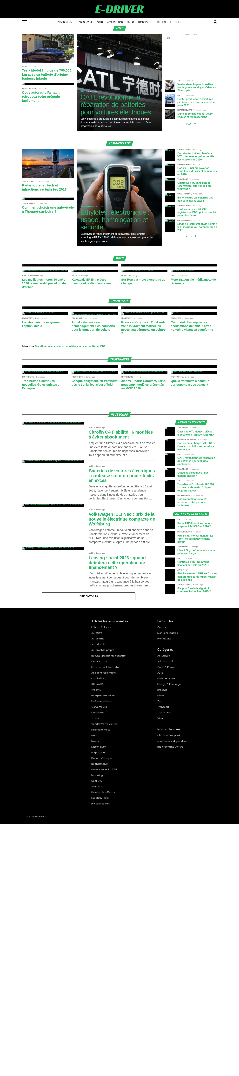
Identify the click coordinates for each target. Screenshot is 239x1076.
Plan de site (164, 638)
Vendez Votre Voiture (104, 724)
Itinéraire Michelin (101, 701)
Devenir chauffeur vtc (104, 792)
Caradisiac (97, 712)
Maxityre (96, 741)
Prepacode (98, 752)
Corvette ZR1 (99, 707)
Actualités (163, 655)
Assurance (86, 22)
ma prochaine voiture (170, 746)
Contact (162, 627)
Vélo (178, 22)
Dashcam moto (100, 729)
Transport (145, 22)
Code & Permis (166, 667)
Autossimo (97, 638)
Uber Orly (96, 781)
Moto (130, 22)
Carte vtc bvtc (100, 661)
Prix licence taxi (100, 803)
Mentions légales (167, 633)
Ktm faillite (97, 678)
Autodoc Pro (98, 644)
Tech (160, 701)
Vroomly (96, 689)
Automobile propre (102, 650)
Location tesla (100, 798)
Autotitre (96, 633)
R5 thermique (99, 763)
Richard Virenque (101, 758)
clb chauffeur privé (168, 735)
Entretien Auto (166, 678)
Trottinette (164, 22)
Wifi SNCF (97, 786)
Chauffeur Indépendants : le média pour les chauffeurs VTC (70, 346)
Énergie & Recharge (169, 684)
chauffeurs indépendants (172, 741)
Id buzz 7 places (101, 627)
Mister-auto (98, 746)
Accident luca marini (103, 672)
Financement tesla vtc (105, 667)
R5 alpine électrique (103, 695)
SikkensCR (97, 684)
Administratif (66, 22)
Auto (100, 22)
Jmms (95, 718)
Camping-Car (115, 22)
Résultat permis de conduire (108, 655)
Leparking (97, 775)
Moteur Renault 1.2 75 (104, 769)
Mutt (94, 735)
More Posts (88, 596)
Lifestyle (162, 689)
